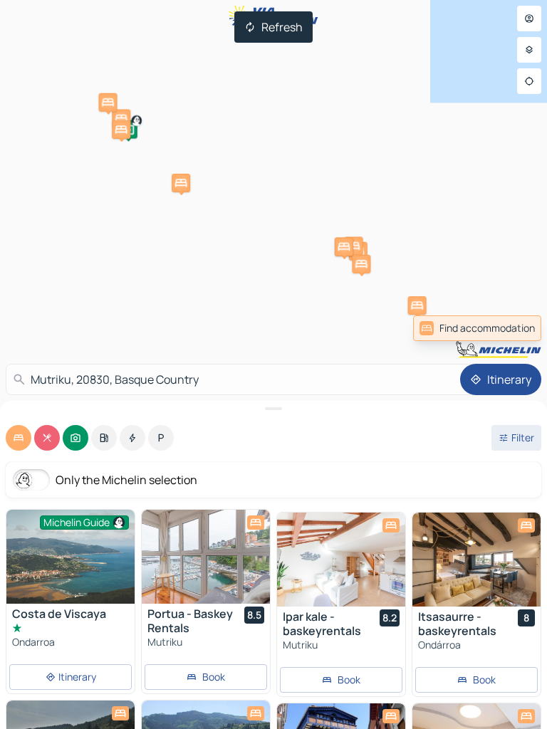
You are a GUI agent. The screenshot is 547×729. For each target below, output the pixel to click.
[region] (206, 557)
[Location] (529, 81)
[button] (354, 246)
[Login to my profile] (529, 18)
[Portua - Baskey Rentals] (206, 557)
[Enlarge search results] (273, 408)
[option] (18, 438)
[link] (477, 328)
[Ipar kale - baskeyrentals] (341, 560)
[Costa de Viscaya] (70, 557)
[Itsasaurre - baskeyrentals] (476, 560)
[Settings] (529, 50)
